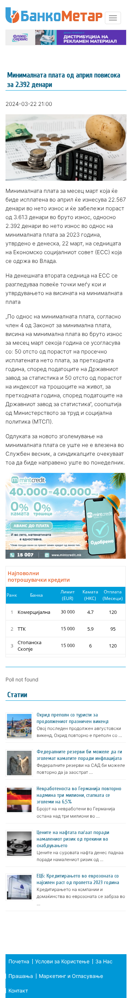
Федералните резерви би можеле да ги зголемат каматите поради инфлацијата (79, 755)
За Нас (104, 961)
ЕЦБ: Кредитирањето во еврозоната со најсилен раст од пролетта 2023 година (78, 879)
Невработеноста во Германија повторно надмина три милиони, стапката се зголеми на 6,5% (79, 795)
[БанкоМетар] (54, 15)
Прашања (20, 976)
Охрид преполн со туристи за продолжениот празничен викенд (73, 718)
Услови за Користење (62, 961)
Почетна (18, 961)
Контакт (18, 990)
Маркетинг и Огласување (71, 976)
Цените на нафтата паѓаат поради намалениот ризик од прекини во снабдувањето (73, 839)
